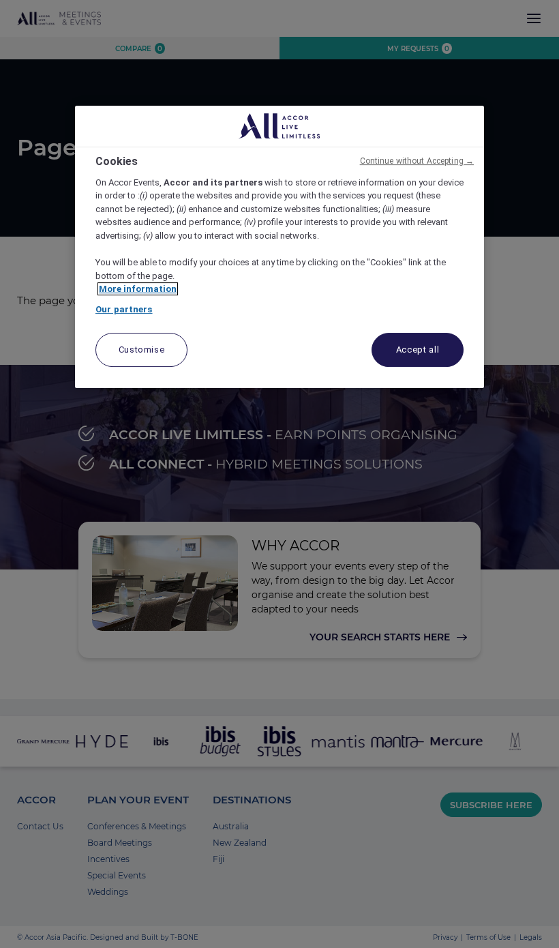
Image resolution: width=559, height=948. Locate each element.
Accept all (418, 349)
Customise (142, 349)
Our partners (124, 309)
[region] (279, 247)
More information (138, 289)
